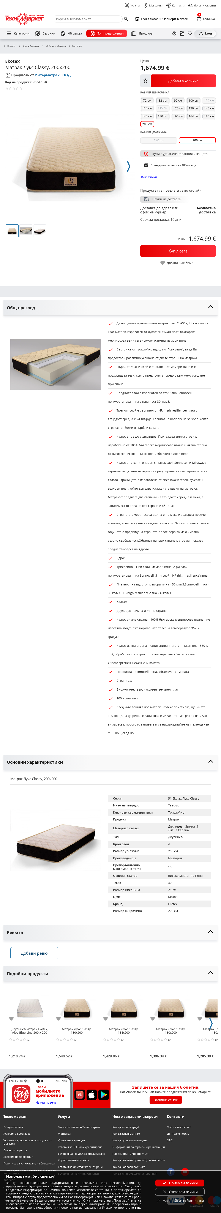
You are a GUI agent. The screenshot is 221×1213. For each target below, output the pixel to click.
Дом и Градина (31, 45)
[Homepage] (24, 19)
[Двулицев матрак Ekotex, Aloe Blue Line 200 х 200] (29, 1006)
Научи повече (46, 1102)
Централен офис (178, 1134)
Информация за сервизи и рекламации (138, 1147)
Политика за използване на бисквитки (29, 1163)
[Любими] (189, 33)
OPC (169, 1140)
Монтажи (64, 1134)
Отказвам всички (183, 1191)
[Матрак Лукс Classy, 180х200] (76, 1006)
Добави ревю (34, 953)
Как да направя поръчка (128, 1167)
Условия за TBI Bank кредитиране (80, 1147)
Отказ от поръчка (15, 1150)
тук (137, 1207)
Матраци (77, 46)
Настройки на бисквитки (183, 1200)
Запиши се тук (166, 1100)
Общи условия (13, 1127)
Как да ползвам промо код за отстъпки (138, 1160)
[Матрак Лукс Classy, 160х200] (170, 1006)
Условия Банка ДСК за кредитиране (81, 1153)
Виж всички (149, 177)
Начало (11, 46)
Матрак (173, 819)
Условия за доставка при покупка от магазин (27, 1142)
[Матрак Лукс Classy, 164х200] (123, 1006)
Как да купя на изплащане (129, 1140)
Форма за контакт (179, 1127)
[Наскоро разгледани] (174, 33)
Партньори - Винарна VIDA (130, 1153)
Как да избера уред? (125, 1127)
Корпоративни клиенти (73, 1160)
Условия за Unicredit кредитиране (80, 1167)
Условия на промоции (18, 1157)
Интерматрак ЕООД (53, 75)
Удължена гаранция (71, 1140)
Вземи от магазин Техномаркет (79, 1127)
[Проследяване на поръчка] (182, 33)
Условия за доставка (16, 1134)
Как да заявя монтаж (126, 1134)
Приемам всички (183, 1183)
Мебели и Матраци (56, 46)
